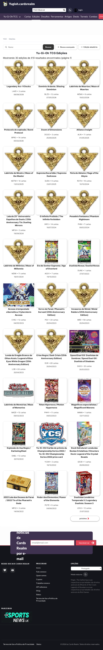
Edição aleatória (90, 47)
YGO (5, 39)
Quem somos (41, 575)
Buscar (48, 47)
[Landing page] (5, 3)
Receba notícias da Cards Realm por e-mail (23, 543)
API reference (41, 587)
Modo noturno (76, 574)
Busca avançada (67, 47)
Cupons (39, 579)
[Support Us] (4, 570)
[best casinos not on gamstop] (16, 617)
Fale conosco (41, 572)
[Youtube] (12, 570)
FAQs (38, 591)
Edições (12, 39)
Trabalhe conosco (43, 583)
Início (38, 568)
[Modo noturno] (70, 10)
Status (38, 594)
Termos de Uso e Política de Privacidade (18, 644)
